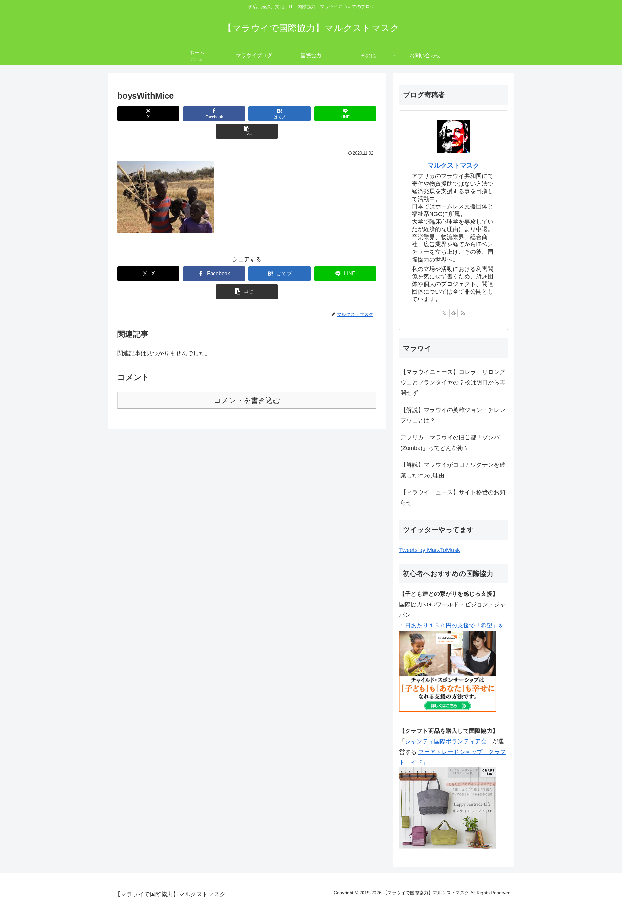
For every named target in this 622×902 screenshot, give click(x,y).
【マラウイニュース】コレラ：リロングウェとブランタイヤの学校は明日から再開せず (452, 382)
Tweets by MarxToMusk (429, 550)
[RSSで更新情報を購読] (463, 313)
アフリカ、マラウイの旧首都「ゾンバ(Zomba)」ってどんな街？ (450, 442)
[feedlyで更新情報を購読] (453, 313)
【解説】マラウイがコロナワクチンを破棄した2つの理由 (452, 470)
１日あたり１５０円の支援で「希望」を (451, 625)
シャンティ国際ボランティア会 (446, 741)
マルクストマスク (453, 165)
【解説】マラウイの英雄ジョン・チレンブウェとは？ (452, 415)
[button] (247, 131)
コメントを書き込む (247, 400)
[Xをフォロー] (444, 313)
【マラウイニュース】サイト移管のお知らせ (452, 497)
